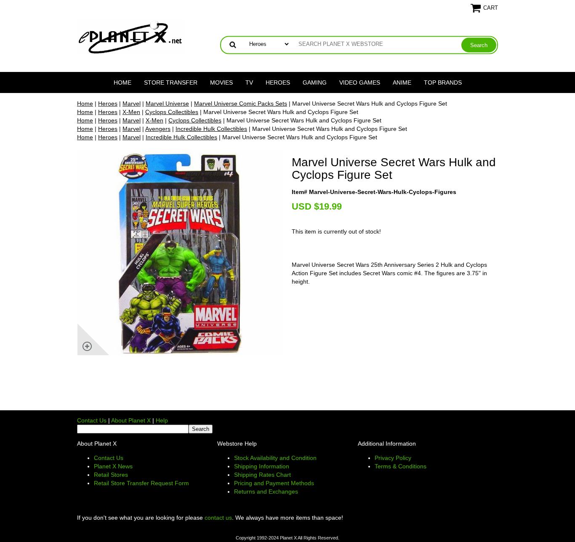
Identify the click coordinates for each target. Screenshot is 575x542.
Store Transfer (170, 82)
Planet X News (113, 466)
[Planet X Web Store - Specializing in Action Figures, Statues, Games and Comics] (130, 36)
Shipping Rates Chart (262, 474)
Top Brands (443, 82)
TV (249, 82)
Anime (402, 82)
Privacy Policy (393, 457)
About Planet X (131, 420)
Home (122, 82)
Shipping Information (261, 466)
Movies (221, 82)
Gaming (315, 82)
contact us (218, 517)
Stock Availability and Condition (275, 457)
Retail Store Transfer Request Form (141, 483)
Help (162, 420)
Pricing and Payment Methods (274, 483)
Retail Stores (111, 474)
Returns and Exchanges (266, 491)
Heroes (278, 82)
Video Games (359, 82)
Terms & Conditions (400, 466)
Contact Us (91, 420)
